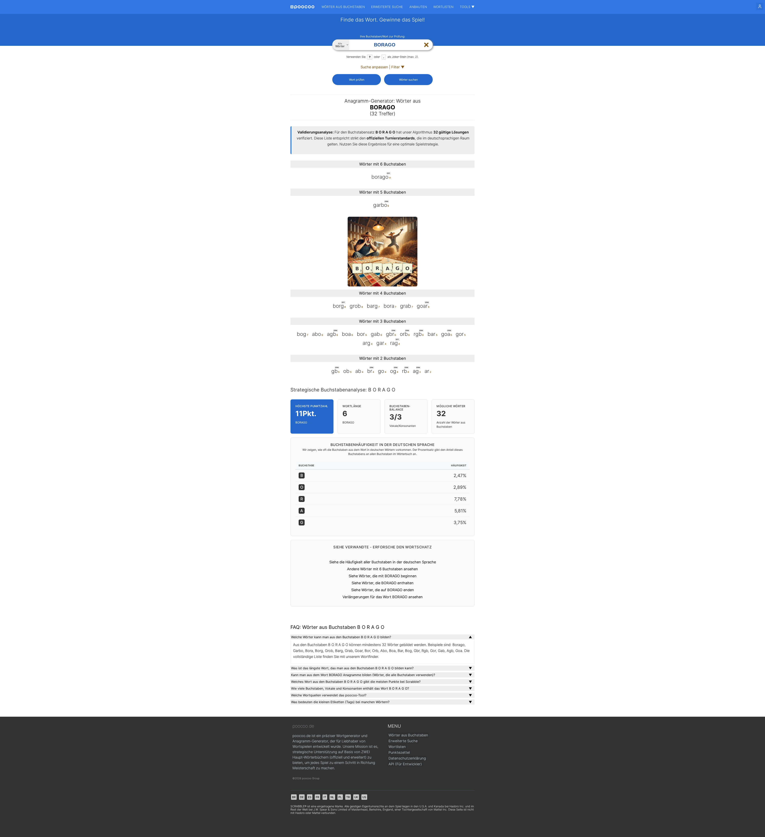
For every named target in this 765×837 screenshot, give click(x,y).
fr (317, 797)
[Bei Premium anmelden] (759, 6)
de (302, 797)
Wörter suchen (408, 79)
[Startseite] (302, 7)
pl (340, 797)
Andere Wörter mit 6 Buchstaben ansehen (382, 569)
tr (348, 797)
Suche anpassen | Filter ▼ (382, 67)
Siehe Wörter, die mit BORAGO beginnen (383, 576)
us (364, 797)
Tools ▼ (467, 7)
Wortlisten (443, 7)
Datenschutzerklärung (407, 758)
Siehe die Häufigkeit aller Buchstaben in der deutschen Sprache (382, 562)
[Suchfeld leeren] (426, 44)
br (294, 797)
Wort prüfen (356, 79)
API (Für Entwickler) (405, 764)
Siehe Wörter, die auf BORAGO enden (382, 590)
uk (356, 797)
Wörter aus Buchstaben (343, 7)
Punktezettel (399, 752)
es (309, 797)
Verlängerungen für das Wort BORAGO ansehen (382, 597)
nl (332, 797)
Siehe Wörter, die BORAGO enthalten (383, 583)
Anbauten (418, 7)
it (325, 797)
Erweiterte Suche (387, 7)
